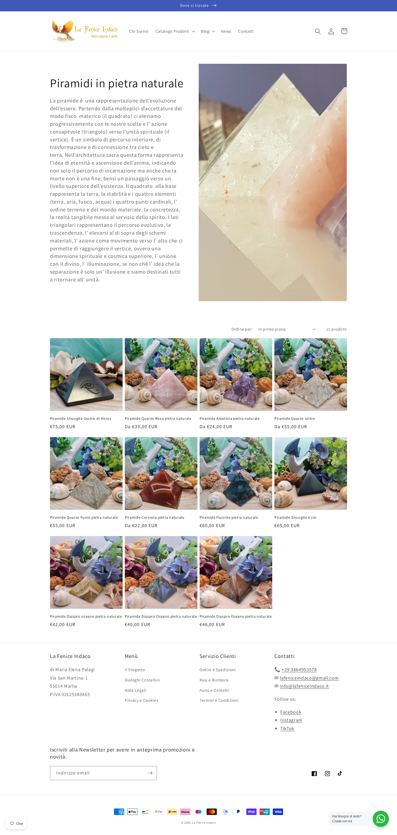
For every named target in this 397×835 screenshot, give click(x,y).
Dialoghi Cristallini (142, 680)
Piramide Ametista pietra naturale (230, 418)
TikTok (287, 728)
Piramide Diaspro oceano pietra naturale (86, 616)
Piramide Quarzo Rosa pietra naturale (158, 418)
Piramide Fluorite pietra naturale (229, 517)
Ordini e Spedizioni (218, 669)
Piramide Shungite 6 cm (295, 517)
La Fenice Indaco (204, 822)
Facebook (290, 712)
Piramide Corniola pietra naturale (154, 517)
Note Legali (135, 690)
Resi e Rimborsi (214, 680)
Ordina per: (242, 329)
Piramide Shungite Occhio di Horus (81, 418)
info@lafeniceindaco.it (304, 686)
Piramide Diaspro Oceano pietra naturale (161, 616)
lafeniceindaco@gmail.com (309, 678)
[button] (174, 31)
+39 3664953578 (299, 669)
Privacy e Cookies (141, 700)
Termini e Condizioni (219, 700)
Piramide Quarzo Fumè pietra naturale (84, 517)
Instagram (291, 720)
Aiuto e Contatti (214, 690)
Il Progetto (135, 669)
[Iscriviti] (150, 773)
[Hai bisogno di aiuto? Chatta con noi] (381, 819)
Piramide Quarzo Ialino (294, 418)
